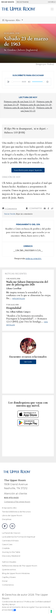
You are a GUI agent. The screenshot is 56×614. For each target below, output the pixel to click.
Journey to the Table (11, 552)
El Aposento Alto (9, 508)
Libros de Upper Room (12, 515)
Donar (5, 581)
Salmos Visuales (9, 562)
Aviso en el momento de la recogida (18, 607)
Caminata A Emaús (10, 540)
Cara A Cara (7, 544)
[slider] (16, 81)
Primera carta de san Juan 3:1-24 (35, 104)
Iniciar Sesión (7, 2)
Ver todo (28, 362)
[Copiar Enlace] (52, 208)
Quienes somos (9, 569)
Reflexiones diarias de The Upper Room (19, 566)
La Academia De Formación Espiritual (18, 537)
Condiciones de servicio (12, 601)
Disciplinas (6, 519)
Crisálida (6, 548)
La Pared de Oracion (11, 533)
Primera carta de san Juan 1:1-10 (19, 101)
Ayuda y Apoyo (8, 604)
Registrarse (23, 2)
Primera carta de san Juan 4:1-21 (19, 107)
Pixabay (50, 64)
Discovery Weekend (11, 556)
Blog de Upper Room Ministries (16, 573)
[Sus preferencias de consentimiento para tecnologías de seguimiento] (51, 611)
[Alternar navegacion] (52, 9)
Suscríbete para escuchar (28, 75)
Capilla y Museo (9, 577)
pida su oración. (33, 258)
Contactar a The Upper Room (17, 502)
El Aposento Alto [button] (11, 20)
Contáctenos (8, 585)
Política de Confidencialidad (37, 601)
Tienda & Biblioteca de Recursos (16, 512)
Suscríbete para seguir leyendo (28, 170)
